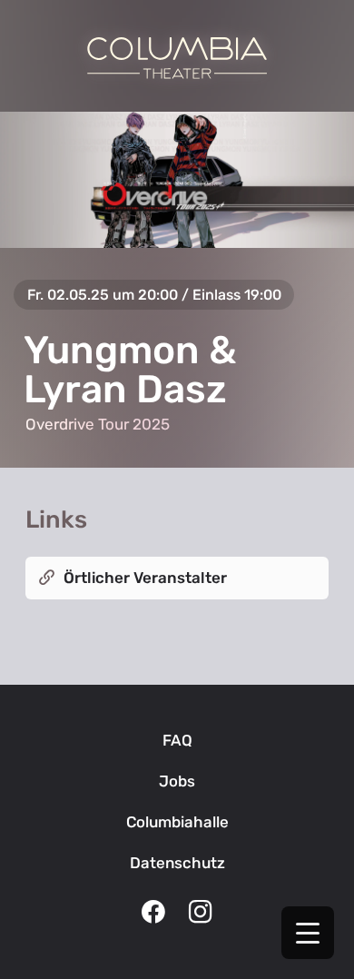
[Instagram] (200, 913)
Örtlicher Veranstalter (145, 578)
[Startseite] (177, 58)
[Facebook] (154, 913)
